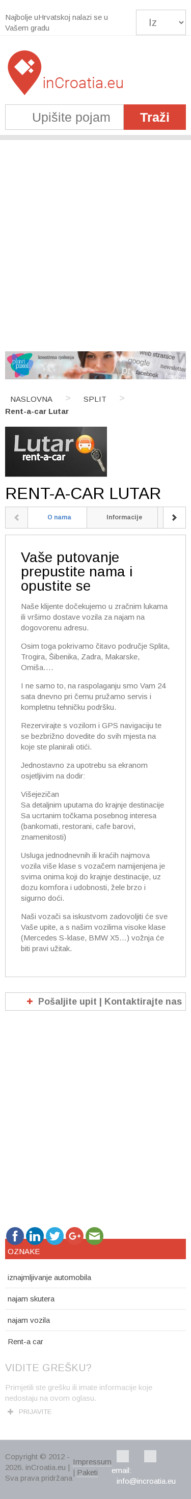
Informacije (124, 517)
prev (16, 518)
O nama (59, 517)
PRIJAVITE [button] (35, 1411)
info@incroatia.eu (146, 1481)
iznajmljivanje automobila (49, 1277)
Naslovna (31, 399)
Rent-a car (25, 1341)
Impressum (92, 1461)
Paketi (87, 1472)
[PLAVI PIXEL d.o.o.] (95, 376)
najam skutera (31, 1298)
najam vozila (29, 1320)
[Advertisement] (95, 240)
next (174, 518)
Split (95, 399)
